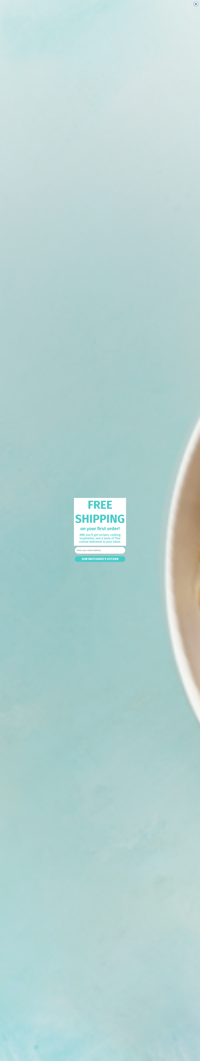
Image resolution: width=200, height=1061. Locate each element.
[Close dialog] (196, 4)
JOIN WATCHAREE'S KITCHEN (100, 559)
